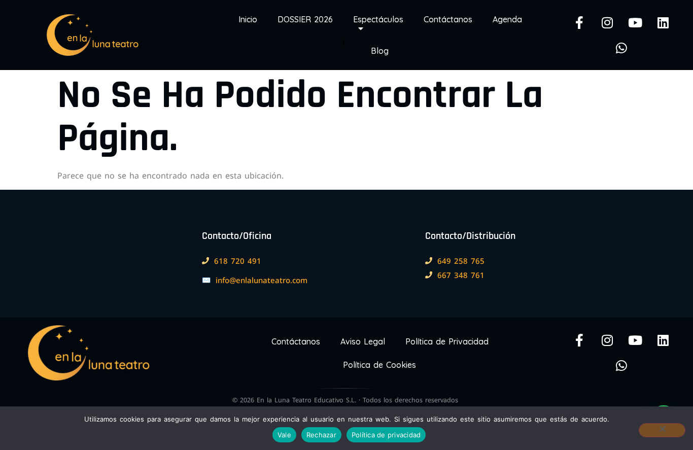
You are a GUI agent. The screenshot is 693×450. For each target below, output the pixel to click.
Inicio (247, 19)
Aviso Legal (362, 341)
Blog (380, 51)
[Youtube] (635, 22)
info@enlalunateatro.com (261, 280)
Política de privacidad (386, 435)
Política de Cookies (379, 365)
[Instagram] (607, 22)
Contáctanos (448, 19)
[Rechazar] (662, 430)
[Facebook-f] (579, 22)
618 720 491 (237, 261)
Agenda (507, 19)
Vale (284, 435)
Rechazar (321, 435)
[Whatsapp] (621, 47)
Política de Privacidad (447, 341)
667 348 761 (460, 275)
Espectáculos (378, 19)
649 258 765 (460, 261)
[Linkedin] (663, 22)
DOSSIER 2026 (305, 19)
